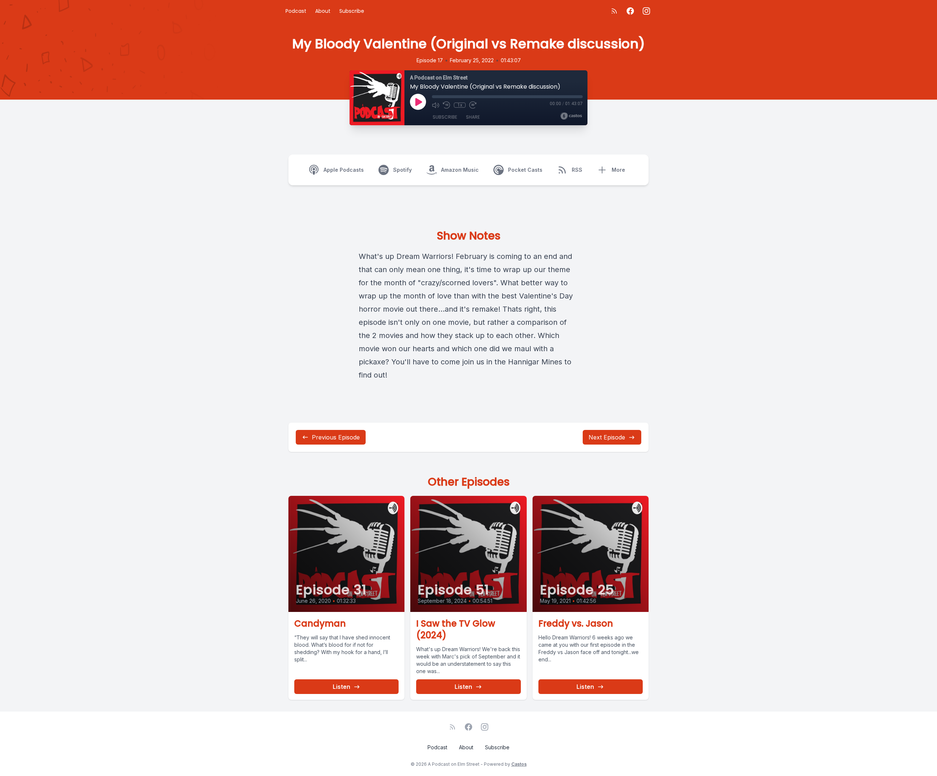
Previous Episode (336, 437)
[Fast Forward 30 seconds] (473, 105)
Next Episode (607, 437)
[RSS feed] (614, 11)
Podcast (295, 11)
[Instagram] (646, 11)
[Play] (418, 102)
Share (473, 117)
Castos (519, 764)
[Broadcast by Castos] (571, 116)
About (323, 11)
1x (460, 105)
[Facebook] (630, 11)
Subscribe (351, 11)
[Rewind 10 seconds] (446, 105)
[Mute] (435, 105)
